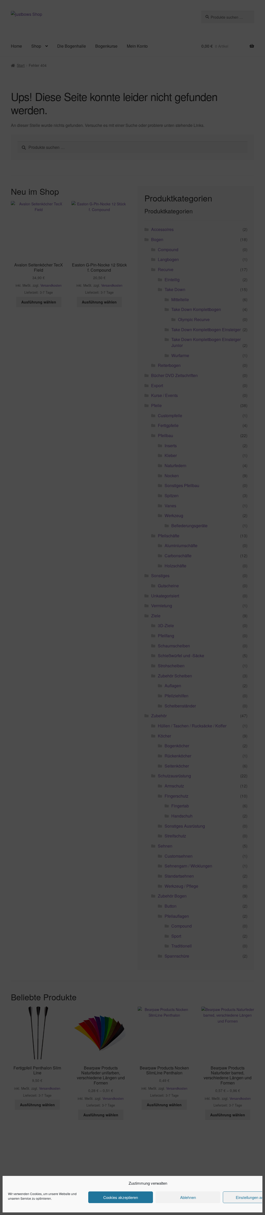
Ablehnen (188, 1197)
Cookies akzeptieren (120, 1197)
